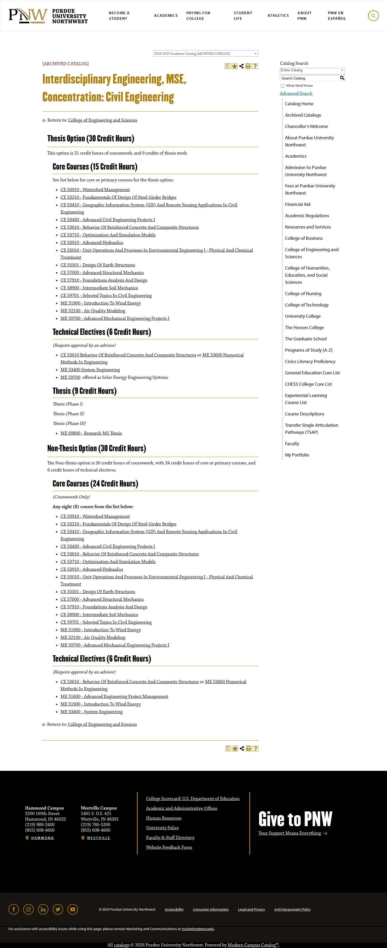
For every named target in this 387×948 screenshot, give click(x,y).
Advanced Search (296, 93)
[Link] (13, 909)
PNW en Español (337, 15)
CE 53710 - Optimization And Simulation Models (108, 235)
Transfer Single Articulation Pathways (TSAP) (311, 428)
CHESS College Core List (308, 384)
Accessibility (174, 909)
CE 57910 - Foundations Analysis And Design (104, 280)
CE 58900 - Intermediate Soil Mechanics (99, 288)
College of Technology (307, 305)
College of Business (304, 238)
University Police (162, 828)
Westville (99, 838)
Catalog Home (299, 104)
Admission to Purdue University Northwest (306, 170)
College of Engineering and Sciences (102, 120)
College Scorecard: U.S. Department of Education (193, 799)
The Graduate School (306, 339)
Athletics (278, 15)
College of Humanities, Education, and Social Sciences (307, 275)
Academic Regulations (307, 215)
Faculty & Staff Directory (170, 838)
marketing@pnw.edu (198, 928)
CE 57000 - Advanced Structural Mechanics (102, 273)
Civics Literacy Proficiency (310, 361)
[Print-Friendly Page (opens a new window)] (248, 66)
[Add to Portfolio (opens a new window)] (234, 66)
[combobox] (206, 53)
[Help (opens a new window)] (255, 66)
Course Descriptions (304, 414)
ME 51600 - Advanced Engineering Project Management (114, 696)
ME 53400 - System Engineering (91, 712)
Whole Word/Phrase (299, 86)
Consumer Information (211, 909)
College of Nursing (303, 293)
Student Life (243, 15)
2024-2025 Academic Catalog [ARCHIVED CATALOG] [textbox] (192, 54)
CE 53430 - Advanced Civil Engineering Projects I (108, 220)
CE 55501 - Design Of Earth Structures (98, 265)
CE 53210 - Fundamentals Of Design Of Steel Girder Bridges (118, 197)
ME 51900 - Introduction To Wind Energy (101, 303)
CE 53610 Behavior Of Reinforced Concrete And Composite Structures (128, 355)
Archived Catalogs (303, 115)
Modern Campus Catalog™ (253, 945)
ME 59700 (70, 377)
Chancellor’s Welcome (306, 126)
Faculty (292, 443)
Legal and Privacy (251, 909)
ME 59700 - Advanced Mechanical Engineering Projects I (115, 318)
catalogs (121, 945)
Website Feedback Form (169, 847)
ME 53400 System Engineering (90, 370)
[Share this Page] (241, 66)
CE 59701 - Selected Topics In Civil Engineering (106, 296)
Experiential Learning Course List (306, 398)
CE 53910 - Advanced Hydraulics (92, 243)
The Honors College (304, 327)
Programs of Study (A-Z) (309, 350)
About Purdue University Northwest (309, 141)
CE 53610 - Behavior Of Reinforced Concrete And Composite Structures (130, 227)
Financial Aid (297, 204)
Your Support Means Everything (290, 833)
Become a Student (119, 15)
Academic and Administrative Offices (181, 808)
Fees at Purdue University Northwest (310, 189)
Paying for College (198, 15)
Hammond (42, 838)
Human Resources (163, 818)
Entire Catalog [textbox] (291, 70)
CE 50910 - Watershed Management (95, 190)
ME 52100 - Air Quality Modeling (93, 311)
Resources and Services (308, 227)
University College (303, 316)
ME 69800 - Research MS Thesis (91, 433)
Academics (166, 15)
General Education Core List (312, 373)
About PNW (304, 15)
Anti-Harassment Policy (292, 909)
